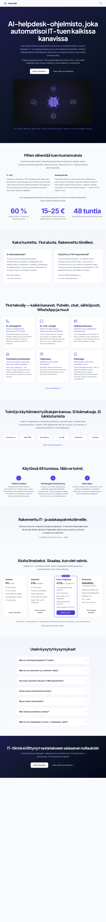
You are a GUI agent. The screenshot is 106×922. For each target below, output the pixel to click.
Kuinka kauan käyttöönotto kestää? (35, 691)
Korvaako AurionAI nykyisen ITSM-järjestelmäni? (41, 681)
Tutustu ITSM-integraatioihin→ (69, 275)
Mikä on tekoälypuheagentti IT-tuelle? (36, 660)
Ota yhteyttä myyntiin (91, 611)
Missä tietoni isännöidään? (31, 701)
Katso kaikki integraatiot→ (53, 445)
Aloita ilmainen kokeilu (40, 611)
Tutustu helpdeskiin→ (53, 388)
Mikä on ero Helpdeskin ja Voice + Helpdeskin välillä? (43, 722)
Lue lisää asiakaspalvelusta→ (68, 278)
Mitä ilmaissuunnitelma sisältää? (34, 712)
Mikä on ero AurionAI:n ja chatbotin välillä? (38, 670)
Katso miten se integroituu (63, 71)
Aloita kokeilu (66, 612)
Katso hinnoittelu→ (14, 275)
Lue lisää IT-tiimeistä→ (14, 278)
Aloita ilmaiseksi (15, 612)
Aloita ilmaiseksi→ (39, 71)
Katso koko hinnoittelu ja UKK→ (53, 626)
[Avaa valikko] (101, 3)
